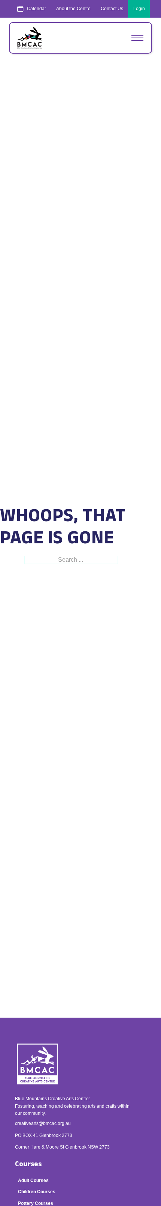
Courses (28, 1164)
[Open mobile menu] (137, 38)
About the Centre (73, 8)
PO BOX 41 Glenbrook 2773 (43, 1135)
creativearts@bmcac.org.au (43, 1123)
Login (139, 8)
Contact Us (112, 8)
